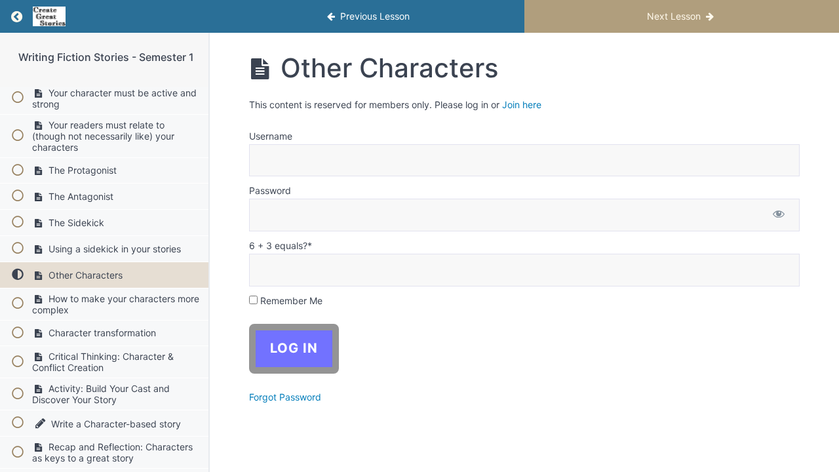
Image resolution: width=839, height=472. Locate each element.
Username (270, 136)
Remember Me (290, 300)
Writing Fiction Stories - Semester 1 (106, 57)
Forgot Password (285, 397)
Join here (521, 104)
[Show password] (779, 215)
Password (270, 190)
